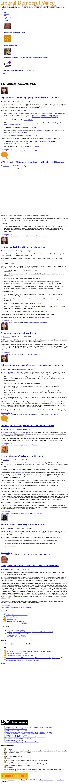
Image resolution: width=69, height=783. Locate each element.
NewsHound (6, 528)
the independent (35, 414)
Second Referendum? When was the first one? (22, 456)
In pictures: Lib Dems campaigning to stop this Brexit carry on (30, 97)
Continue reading (6, 149)
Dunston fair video (21, 729)
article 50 (20, 554)
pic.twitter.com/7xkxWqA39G (13, 124)
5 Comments (43, 236)
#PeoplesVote (14, 115)
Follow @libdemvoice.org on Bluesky (17, 615)
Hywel (8, 755)
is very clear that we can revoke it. (39, 317)
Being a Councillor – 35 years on (16, 635)
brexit (19, 151)
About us (7, 19)
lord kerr (30, 554)
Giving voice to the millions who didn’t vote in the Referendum (30, 565)
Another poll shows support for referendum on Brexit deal (27, 425)
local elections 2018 (32, 236)
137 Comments (54, 414)
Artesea (23, 780)
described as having (21, 472)
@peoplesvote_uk (9, 143)
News (8, 151)
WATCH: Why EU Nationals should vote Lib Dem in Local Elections (32, 162)
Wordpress (11, 780)
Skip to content (5, 9)
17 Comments (38, 151)
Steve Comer (9, 762)
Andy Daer (6, 569)
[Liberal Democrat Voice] (28, 4)
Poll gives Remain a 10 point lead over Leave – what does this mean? (32, 365)
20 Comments (27, 607)
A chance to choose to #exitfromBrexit (18, 333)
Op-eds (8, 414)
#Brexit (55, 113)
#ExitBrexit (51, 123)
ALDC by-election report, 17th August (18, 633)
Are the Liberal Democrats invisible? (17, 630)
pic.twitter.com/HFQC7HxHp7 (49, 117)
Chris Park (6, 460)
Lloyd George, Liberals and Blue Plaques (27, 742)
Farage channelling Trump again (21, 738)
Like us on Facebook (12, 617)
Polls (29, 414)
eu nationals (21, 236)
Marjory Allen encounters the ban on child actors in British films (33, 732)
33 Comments (44, 322)
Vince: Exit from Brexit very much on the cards (23, 524)
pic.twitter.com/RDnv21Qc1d (19, 132)
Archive (6, 14)
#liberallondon (36, 117)
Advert (3, 73)
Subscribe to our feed (12, 619)
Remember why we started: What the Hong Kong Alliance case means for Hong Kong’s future (33, 658)
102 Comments (35, 354)
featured (24, 414)
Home (6, 12)
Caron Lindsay (7, 101)
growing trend (14, 505)
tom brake (26, 445)
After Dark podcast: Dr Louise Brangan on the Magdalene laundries (34, 727)
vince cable (27, 354)
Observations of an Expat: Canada (16, 636)
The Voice (6, 166)
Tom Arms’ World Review (13, 653)
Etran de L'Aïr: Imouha (21, 735)
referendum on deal (30, 513)
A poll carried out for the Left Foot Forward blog (15, 432)
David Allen (9, 768)
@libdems (19, 130)
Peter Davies (9, 758)
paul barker (9, 749)
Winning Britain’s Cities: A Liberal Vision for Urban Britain (23, 651)
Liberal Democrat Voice (46, 780)
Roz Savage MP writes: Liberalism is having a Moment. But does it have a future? (30, 632)
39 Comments (40, 513)
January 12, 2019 (28, 120)
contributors (60, 780)
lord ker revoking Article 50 (31, 322)
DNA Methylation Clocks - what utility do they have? (29, 737)
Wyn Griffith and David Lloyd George (42, 733)
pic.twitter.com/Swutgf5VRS (23, 143)
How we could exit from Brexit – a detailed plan (23, 247)
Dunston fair (19, 740)
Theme (6, 20)
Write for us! (7, 17)
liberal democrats (28, 151)
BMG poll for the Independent (10, 372)
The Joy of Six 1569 (21, 730)
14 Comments (34, 445)
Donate (6, 15)
